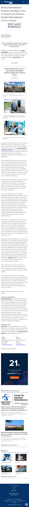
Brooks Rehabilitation (6, 299)
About (14, 489)
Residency (10, 257)
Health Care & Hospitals (6, 462)
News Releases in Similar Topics (8, 476)
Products (14, 487)
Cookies (14, 502)
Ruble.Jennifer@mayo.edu (20, 344)
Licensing (18, 462)
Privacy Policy (18, 499)
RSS (24, 501)
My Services (14, 490)
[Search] (27, 2)
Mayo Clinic (16, 57)
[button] (14, 25)
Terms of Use (10, 499)
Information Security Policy (10, 501)
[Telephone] (23, 2)
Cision (17, 505)
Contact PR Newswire (14, 485)
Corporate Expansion (5, 473)
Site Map (19, 501)
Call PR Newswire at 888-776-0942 (14, 494)
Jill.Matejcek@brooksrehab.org (7, 344)
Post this (15, 77)
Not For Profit (18, 473)
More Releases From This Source (8, 445)
